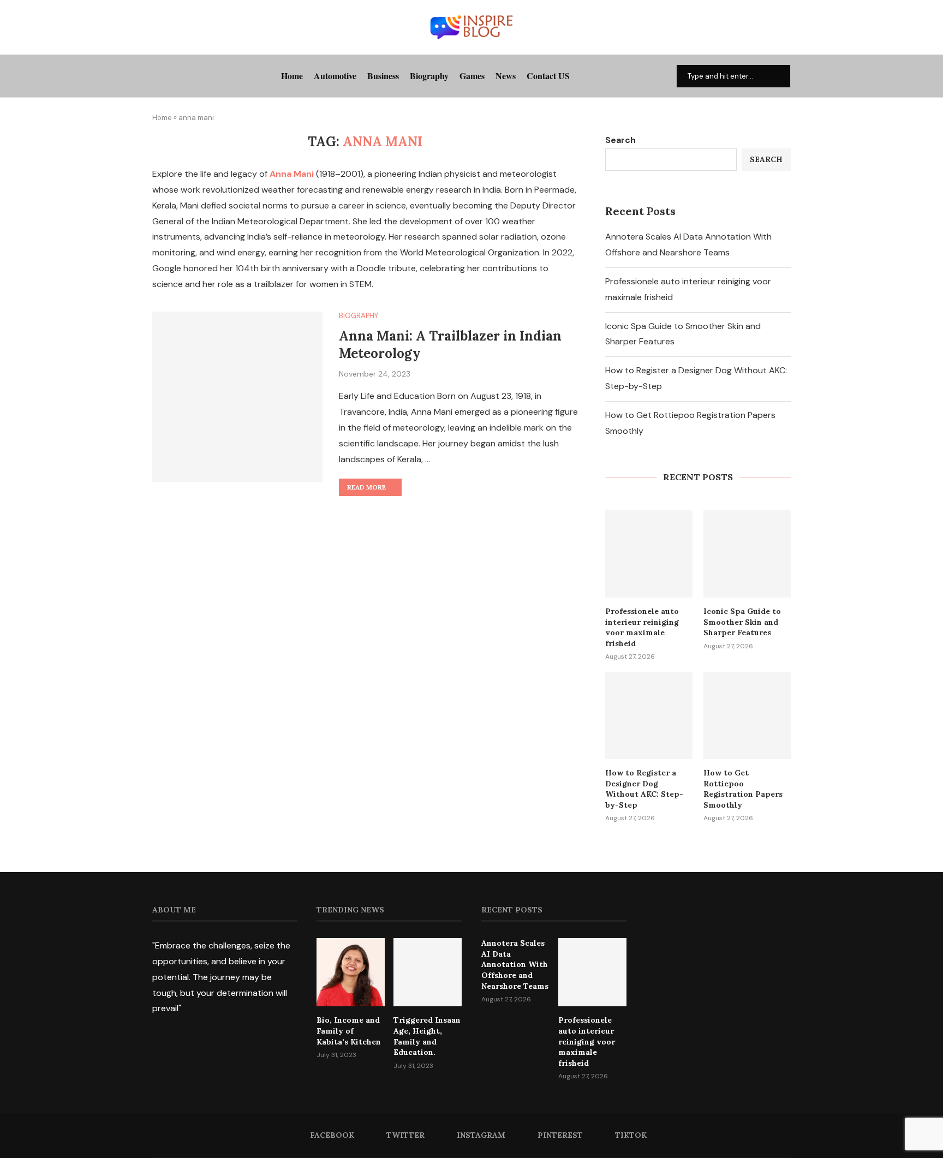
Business (383, 75)
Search (620, 140)
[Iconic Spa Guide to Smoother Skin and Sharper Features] (747, 554)
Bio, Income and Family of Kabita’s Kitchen (349, 1030)
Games (472, 75)
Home (292, 75)
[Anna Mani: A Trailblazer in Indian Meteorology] (237, 397)
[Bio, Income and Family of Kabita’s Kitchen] (351, 972)
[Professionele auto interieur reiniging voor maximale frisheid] (649, 554)
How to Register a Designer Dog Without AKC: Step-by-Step (644, 789)
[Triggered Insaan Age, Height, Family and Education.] (427, 972)
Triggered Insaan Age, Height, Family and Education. (427, 1036)
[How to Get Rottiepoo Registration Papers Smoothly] (747, 715)
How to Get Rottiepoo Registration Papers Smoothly (743, 789)
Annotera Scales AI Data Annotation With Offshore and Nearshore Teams (514, 964)
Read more (366, 487)
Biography (429, 75)
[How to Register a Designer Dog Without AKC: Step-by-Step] (649, 715)
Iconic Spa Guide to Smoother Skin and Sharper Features (742, 621)
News (506, 75)
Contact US (548, 75)
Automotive (335, 75)
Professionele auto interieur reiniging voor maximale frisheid (642, 627)
